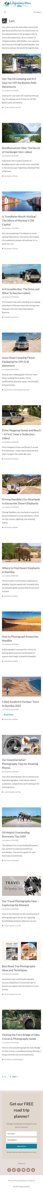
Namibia (15, 527)
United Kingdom (18, 1059)
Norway (15, 176)
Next (15, 1076)
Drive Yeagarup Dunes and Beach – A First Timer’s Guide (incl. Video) (21, 434)
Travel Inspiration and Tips (12, 107)
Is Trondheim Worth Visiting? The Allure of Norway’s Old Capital (19, 220)
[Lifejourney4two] (17, 4)
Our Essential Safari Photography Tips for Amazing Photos (20, 763)
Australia (7, 317)
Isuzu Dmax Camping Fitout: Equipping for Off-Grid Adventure (18, 361)
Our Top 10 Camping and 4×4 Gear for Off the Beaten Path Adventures (19, 82)
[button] (5, 12)
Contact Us (31, 1180)
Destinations (8, 176)
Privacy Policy (13, 1180)
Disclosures (23, 1180)
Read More (8, 714)
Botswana (7, 860)
